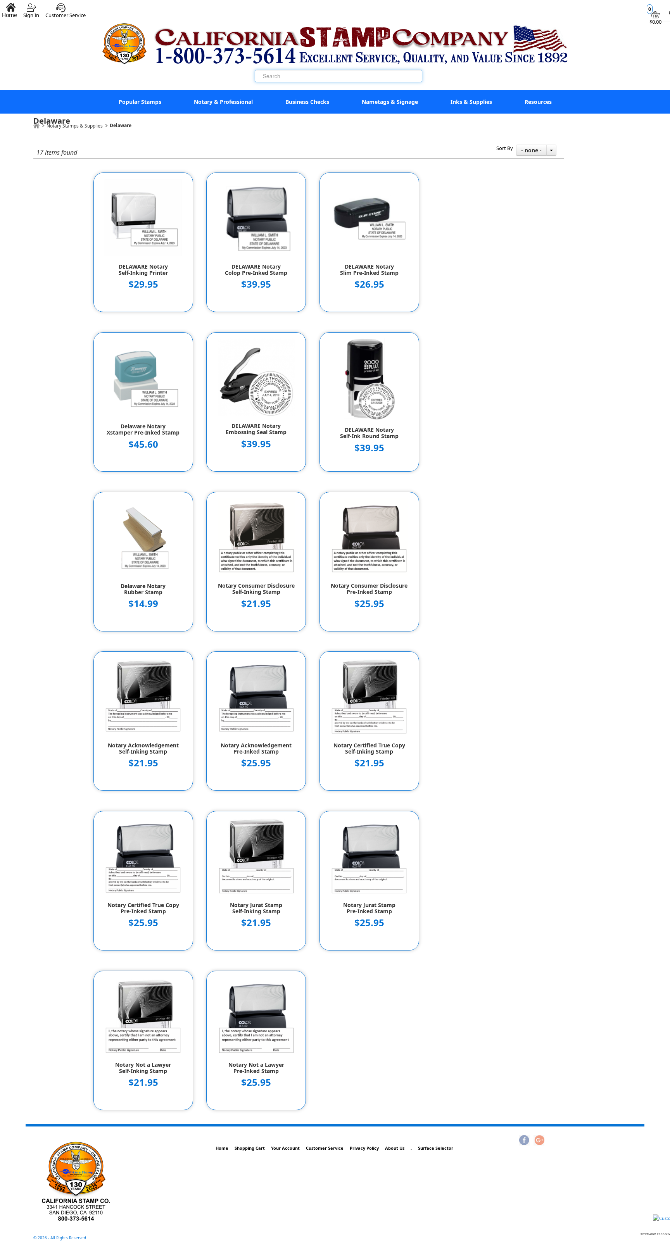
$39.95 (256, 284)
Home (222, 1148)
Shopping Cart (250, 1148)
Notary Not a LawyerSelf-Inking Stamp (143, 1068)
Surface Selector (435, 1148)
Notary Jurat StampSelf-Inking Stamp (256, 908)
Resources (538, 101)
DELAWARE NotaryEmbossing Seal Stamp (256, 429)
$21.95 (256, 603)
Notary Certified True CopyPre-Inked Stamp (143, 908)
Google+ (539, 1141)
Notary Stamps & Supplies (75, 125)
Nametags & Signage (390, 101)
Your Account (285, 1148)
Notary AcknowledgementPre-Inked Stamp (256, 748)
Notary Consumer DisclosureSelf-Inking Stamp (256, 589)
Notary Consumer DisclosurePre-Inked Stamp (369, 589)
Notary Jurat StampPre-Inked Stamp (369, 908)
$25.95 (369, 603)
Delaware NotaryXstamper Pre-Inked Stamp (143, 429)
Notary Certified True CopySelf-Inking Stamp (369, 748)
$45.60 (143, 444)
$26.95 (369, 284)
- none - (531, 150)
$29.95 (143, 284)
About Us (394, 1148)
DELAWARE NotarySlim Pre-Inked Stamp (369, 270)
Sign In (31, 12)
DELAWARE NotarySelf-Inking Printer (143, 270)
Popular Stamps (140, 101)
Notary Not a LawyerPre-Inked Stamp (256, 1068)
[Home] (36, 125)
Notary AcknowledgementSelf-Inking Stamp (143, 748)
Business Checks (307, 101)
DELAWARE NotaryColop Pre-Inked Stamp (256, 270)
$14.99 (143, 603)
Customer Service (65, 12)
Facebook (524, 1141)
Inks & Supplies (471, 101)
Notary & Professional (223, 101)
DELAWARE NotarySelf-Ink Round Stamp (369, 433)
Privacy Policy (364, 1148)
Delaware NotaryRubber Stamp (143, 589)
